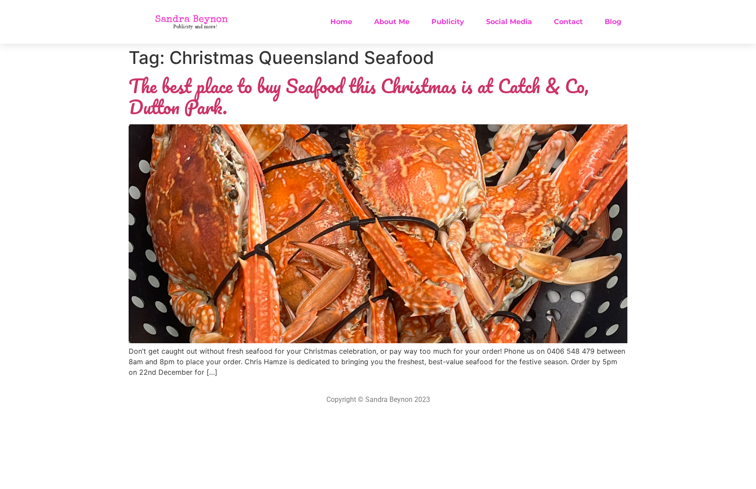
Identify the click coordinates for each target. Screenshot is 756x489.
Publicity (447, 22)
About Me (392, 22)
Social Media (509, 22)
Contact (568, 22)
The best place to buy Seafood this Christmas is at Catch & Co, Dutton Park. (359, 96)
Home (341, 22)
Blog (613, 22)
